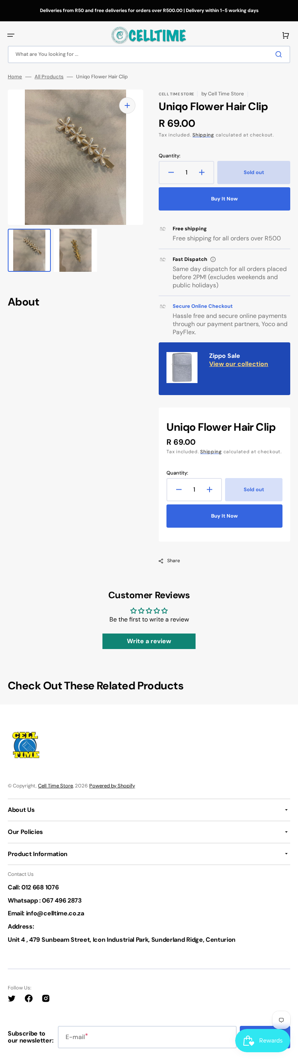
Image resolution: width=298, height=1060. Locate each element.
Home (15, 77)
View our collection (238, 364)
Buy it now (224, 198)
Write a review (149, 641)
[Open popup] (213, 259)
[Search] (280, 54)
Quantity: (169, 156)
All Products (49, 77)
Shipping (203, 135)
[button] (10, 35)
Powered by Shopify (112, 785)
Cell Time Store (55, 785)
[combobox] (149, 54)
